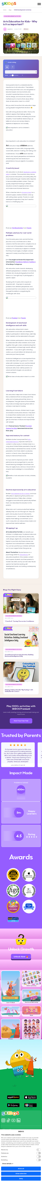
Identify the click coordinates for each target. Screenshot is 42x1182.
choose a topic (26, 192)
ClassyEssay (23, 555)
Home (4, 10)
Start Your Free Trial (21, 721)
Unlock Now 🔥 (21, 956)
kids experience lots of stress (20, 493)
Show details (7, 1164)
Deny (21, 1179)
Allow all (21, 1169)
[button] (13, 1097)
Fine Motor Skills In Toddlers (25, 262)
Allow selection (21, 1174)
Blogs (10, 10)
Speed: (6, 75)
